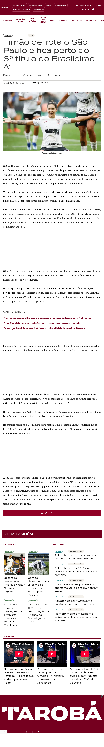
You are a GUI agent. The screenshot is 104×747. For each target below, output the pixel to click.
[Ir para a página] (93, 9)
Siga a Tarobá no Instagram (52, 513)
